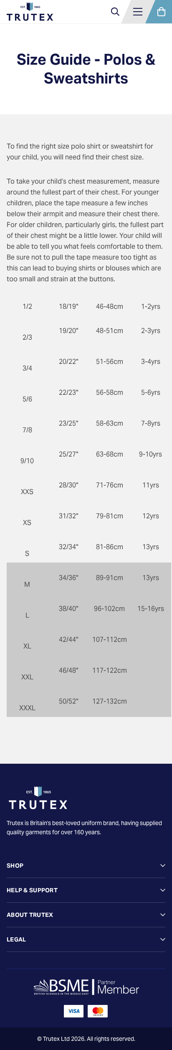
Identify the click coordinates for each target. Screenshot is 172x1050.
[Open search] (115, 12)
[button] (137, 11)
